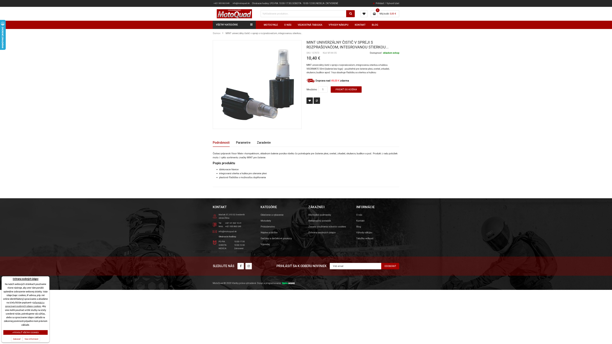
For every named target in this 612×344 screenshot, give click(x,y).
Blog (358, 226)
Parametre (243, 142)
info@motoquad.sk (241, 3)
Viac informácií (31, 339)
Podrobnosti (221, 142)
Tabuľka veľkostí (364, 238)
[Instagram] (248, 266)
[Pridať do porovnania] (317, 100)
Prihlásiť (380, 3)
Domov (216, 33)
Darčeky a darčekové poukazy (276, 238)
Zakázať (17, 339)
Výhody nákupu (364, 232)
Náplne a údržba (269, 232)
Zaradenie (264, 142)
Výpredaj (265, 244)
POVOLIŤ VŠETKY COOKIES (26, 332)
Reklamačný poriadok (319, 220)
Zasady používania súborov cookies (327, 226)
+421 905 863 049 (221, 3)
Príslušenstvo (268, 226)
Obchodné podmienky (319, 214)
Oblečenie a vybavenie (272, 214)
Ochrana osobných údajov (322, 232)
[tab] (221, 143)
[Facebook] (240, 266)
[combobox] (303, 14)
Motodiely (266, 220)
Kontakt (360, 220)
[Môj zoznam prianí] (364, 13)
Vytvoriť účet (392, 3)
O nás (359, 214)
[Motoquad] (234, 13)
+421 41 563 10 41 (233, 223)
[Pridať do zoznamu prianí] (309, 100)
